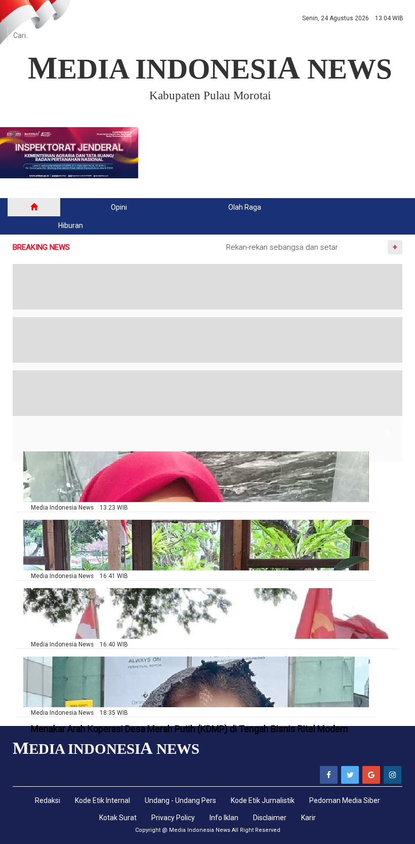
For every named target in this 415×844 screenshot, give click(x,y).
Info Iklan (224, 818)
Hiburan (70, 225)
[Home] (34, 207)
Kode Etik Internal (102, 800)
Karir (308, 818)
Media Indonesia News (199, 830)
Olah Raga (244, 207)
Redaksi (47, 800)
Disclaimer (269, 818)
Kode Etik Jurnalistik (263, 800)
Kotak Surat (118, 818)
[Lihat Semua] (387, 431)
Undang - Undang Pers (180, 800)
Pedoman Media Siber (344, 800)
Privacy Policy (173, 818)
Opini (119, 207)
